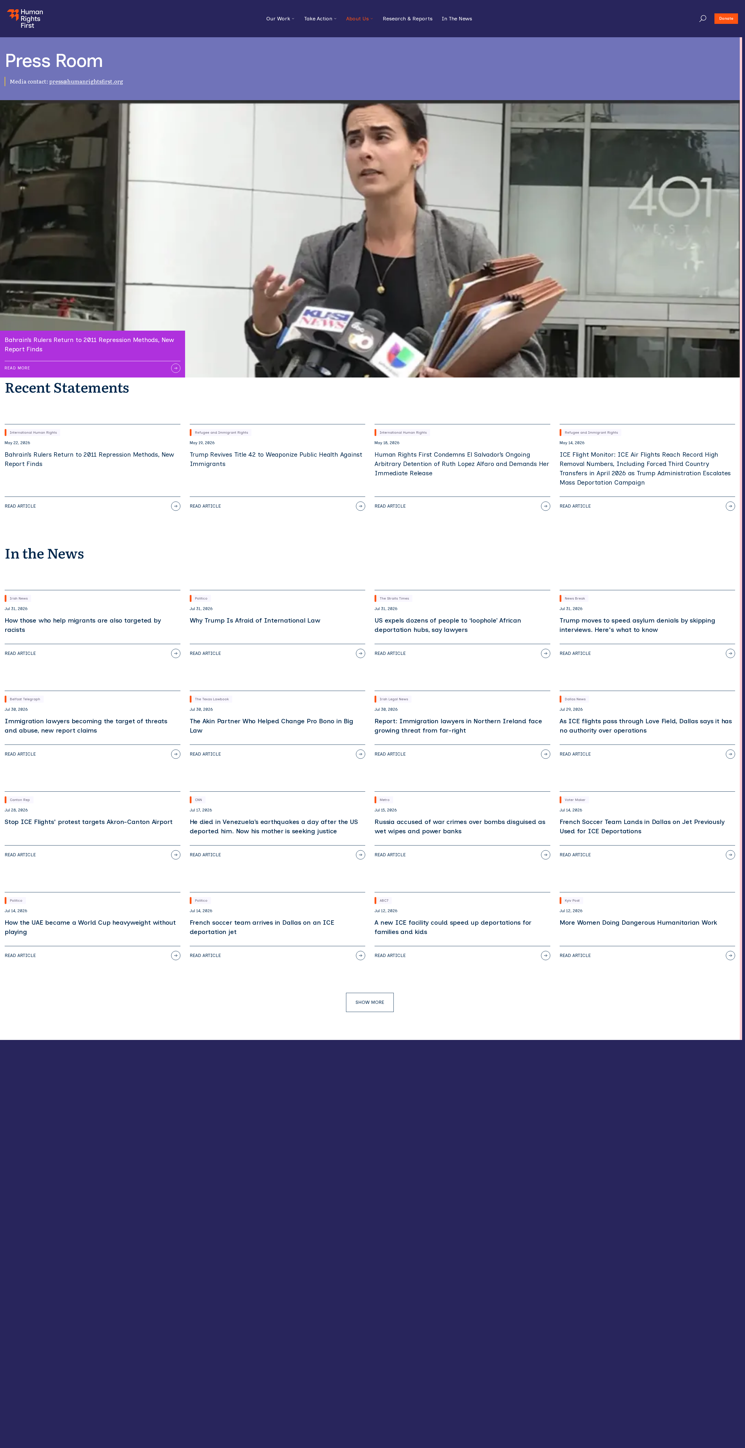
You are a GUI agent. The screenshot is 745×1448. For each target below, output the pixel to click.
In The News (457, 18)
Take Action (318, 18)
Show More (370, 1002)
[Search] (703, 19)
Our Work (278, 18)
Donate (726, 18)
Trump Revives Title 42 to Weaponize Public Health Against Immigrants (276, 459)
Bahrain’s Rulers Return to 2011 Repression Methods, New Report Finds (89, 459)
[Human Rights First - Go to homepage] (25, 18)
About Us (357, 18)
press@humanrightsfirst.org (86, 81)
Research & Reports (407, 18)
